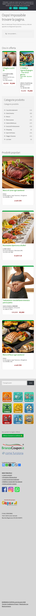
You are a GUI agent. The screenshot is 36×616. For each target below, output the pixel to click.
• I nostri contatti (7, 475)
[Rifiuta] (34, 5)
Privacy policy (23, 8)
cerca (30, 383)
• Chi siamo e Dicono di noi (9, 477)
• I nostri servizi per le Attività (10, 479)
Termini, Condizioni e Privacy (10, 604)
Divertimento (10, 113)
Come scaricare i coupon (9, 484)
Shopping (9, 129)
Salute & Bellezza (11, 123)
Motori (8, 116)
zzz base (8, 139)
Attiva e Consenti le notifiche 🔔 (12, 435)
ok (10, 8)
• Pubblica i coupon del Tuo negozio (12, 482)
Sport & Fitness (10, 133)
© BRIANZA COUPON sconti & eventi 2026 (14, 602)
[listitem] (7, 397)
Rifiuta (15, 8)
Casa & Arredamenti (11, 110)
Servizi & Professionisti (12, 126)
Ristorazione (10, 120)
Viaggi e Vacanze (11, 136)
